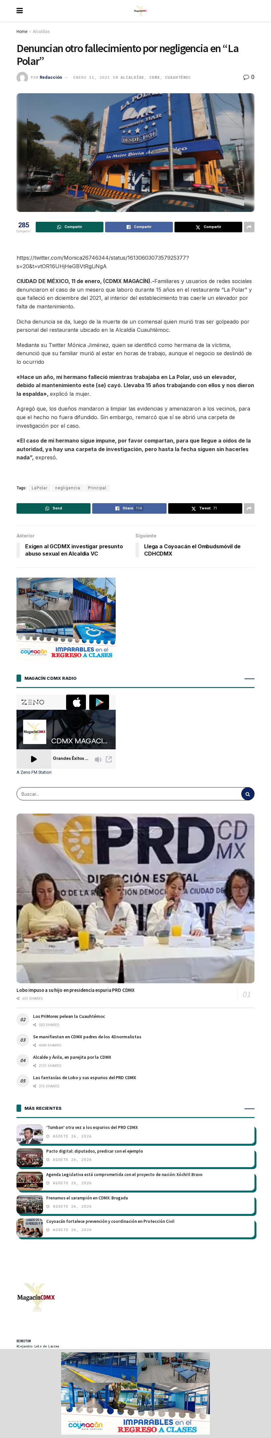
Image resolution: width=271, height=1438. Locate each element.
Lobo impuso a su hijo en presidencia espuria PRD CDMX (76, 990)
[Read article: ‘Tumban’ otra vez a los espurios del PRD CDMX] (30, 1134)
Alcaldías (41, 31)
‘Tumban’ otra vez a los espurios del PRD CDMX (92, 1127)
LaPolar (40, 488)
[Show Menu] (20, 10)
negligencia (67, 488)
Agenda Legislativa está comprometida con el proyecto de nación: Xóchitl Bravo (124, 1174)
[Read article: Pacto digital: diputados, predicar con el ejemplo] (30, 1157)
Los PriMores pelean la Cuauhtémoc (69, 1016)
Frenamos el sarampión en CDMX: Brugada (87, 1198)
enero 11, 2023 (91, 77)
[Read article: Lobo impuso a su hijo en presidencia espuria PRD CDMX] (135, 898)
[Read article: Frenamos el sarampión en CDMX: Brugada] (30, 1204)
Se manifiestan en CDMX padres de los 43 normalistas (87, 1037)
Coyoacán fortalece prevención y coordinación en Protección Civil (110, 1221)
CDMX (154, 77)
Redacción (51, 77)
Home (22, 31)
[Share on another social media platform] (249, 227)
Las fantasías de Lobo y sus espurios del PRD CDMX (84, 1077)
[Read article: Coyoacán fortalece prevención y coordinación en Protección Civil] (30, 1228)
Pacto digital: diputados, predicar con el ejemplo (94, 1151)
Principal (97, 488)
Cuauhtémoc (178, 77)
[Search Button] (247, 793)
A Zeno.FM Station (34, 772)
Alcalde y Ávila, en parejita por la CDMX (72, 1057)
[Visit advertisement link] (135, 1393)
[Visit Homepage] (140, 10)
